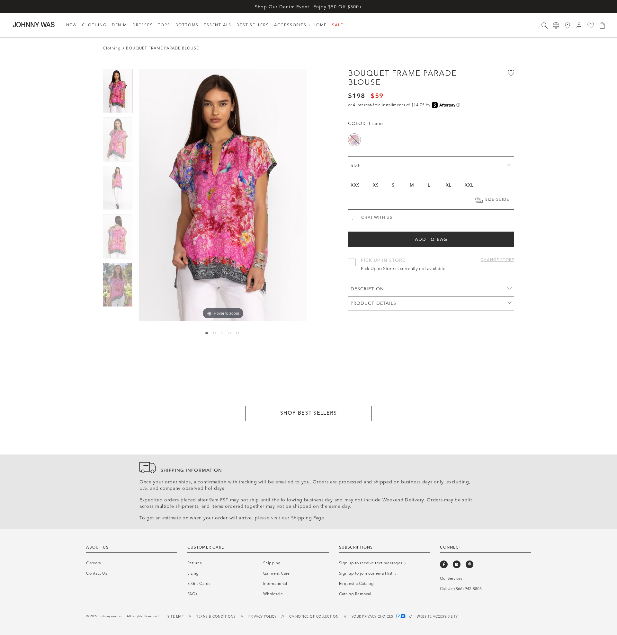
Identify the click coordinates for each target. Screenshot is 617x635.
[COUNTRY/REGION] (556, 25)
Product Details (374, 303)
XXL (469, 185)
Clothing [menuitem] (94, 25)
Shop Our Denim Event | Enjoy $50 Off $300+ (308, 7)
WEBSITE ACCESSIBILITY (437, 617)
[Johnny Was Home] (34, 24)
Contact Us (96, 573)
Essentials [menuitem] (217, 25)
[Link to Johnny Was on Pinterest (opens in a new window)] (469, 564)
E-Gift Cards (198, 583)
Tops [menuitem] (164, 25)
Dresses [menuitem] (142, 25)
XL (449, 185)
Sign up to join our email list (366, 573)
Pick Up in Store (383, 260)
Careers (93, 563)
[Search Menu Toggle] (544, 25)
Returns (194, 563)
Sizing (193, 573)
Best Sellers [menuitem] (253, 25)
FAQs (192, 594)
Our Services (451, 578)
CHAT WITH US (377, 217)
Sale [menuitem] (337, 25)
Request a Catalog (356, 583)
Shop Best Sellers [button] (308, 413)
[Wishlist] (590, 25)
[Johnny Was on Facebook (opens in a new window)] (444, 564)
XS (376, 185)
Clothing (112, 48)
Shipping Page (307, 518)
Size (356, 165)
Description (367, 289)
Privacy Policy (262, 617)
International (275, 583)
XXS (355, 185)
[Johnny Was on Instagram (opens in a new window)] (457, 564)
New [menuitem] (71, 25)
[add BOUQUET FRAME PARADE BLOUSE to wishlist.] (510, 72)
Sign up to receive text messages (371, 563)
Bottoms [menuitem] (187, 25)
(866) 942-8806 (468, 588)
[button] (579, 25)
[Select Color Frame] (354, 139)
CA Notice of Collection (314, 617)
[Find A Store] (567, 25)
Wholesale (273, 594)
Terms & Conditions (216, 617)
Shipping (272, 563)
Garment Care (276, 573)
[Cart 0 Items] (602, 25)
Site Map (175, 617)
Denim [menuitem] (119, 25)
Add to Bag (431, 239)
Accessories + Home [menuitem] (300, 25)
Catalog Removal (355, 594)
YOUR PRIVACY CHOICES (373, 617)
